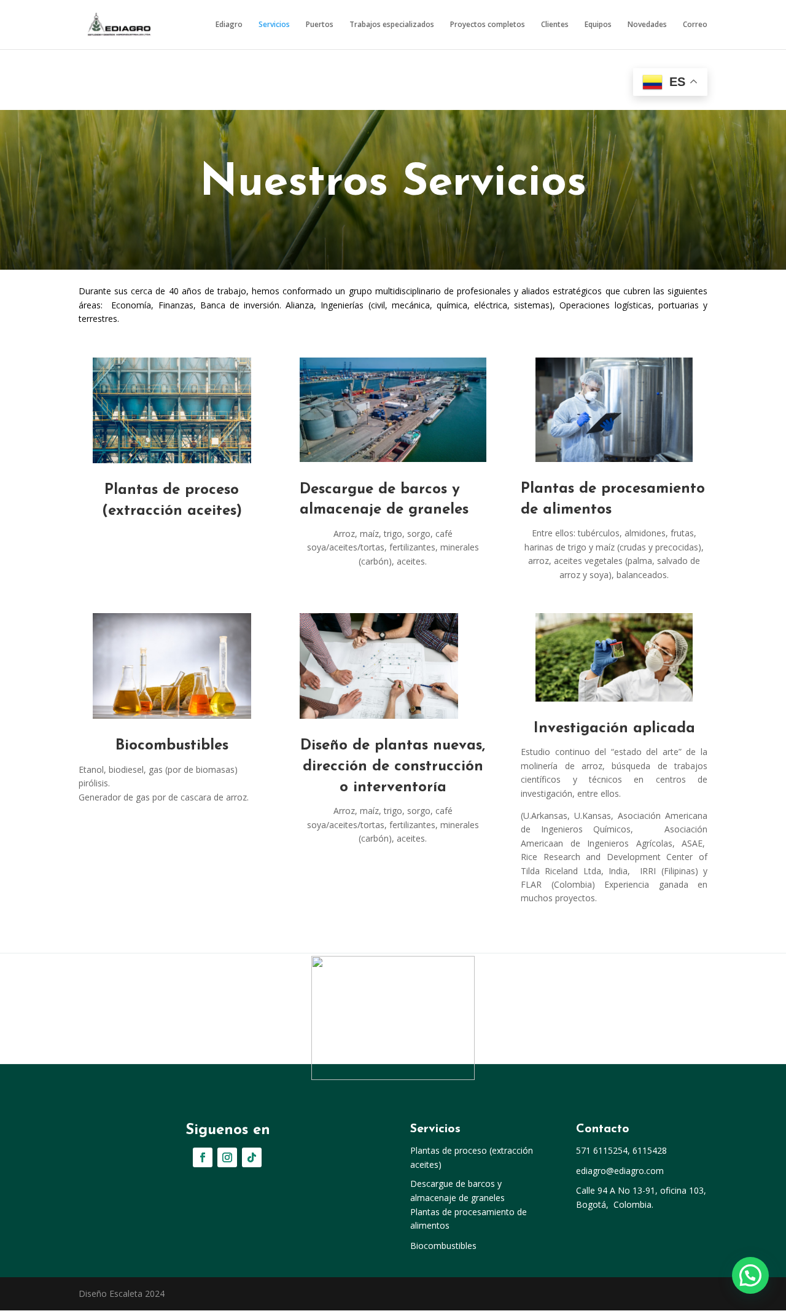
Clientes (555, 24)
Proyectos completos (487, 24)
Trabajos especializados (391, 24)
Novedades (647, 24)
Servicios (274, 24)
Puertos (319, 24)
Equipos (598, 24)
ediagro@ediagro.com (620, 1170)
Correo (695, 24)
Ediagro (229, 24)
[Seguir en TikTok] (252, 1157)
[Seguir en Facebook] (202, 1157)
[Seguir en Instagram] (227, 1157)
